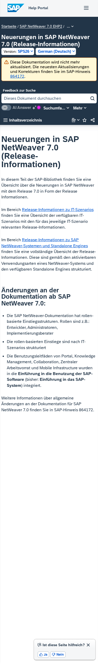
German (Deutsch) (54, 51)
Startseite (8, 26)
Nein (58, 654)
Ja (43, 654)
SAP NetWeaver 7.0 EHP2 (41, 26)
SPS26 (16, 51)
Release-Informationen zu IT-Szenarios (58, 209)
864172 (17, 76)
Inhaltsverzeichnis (22, 120)
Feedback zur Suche (19, 90)
